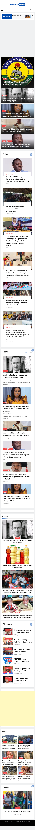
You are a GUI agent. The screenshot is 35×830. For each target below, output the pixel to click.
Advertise (18, 821)
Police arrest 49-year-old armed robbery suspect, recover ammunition (8, 762)
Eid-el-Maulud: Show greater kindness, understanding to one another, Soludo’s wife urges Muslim (16, 498)
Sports (17, 808)
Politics (9, 141)
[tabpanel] (17, 803)
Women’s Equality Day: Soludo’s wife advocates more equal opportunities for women (16, 116)
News (4, 111)
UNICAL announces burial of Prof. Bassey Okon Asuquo (16, 83)
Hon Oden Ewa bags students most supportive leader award (23, 642)
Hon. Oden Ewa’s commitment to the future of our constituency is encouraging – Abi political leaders (17, 273)
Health (5, 95)
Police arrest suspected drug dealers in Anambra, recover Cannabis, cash (8, 778)
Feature (15, 587)
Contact (12, 821)
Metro (5, 742)
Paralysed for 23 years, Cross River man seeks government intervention (24, 778)
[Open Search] (30, 9)
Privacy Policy (26, 821)
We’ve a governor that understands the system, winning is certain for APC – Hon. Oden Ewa (17, 303)
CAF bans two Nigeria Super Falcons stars (17, 811)
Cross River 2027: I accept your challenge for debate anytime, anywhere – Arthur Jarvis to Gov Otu (16, 146)
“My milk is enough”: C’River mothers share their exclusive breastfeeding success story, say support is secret (17, 592)
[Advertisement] (17, 38)
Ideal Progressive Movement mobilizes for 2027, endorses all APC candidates (16, 209)
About (6, 821)
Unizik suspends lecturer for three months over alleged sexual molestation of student (17, 476)
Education (6, 78)
